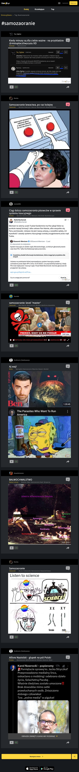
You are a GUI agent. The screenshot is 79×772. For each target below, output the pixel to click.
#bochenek (41, 215)
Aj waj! (13, 366)
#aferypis (39, 660)
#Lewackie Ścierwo (51, 107)
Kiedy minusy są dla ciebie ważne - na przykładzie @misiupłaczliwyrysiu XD (36, 42)
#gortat (24, 305)
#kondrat (38, 305)
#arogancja (47, 482)
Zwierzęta (12, 46)
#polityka (21, 107)
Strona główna (6, 15)
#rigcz (29, 482)
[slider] (28, 340)
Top (52, 9)
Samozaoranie (17, 568)
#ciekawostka (27, 571)
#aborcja (33, 107)
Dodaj (26, 9)
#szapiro (40, 369)
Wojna (11, 369)
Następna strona (35, 756)
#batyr (50, 660)
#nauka (21, 571)
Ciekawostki (12, 107)
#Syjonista (35, 369)
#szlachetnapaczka (31, 660)
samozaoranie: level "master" (25, 302)
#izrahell (46, 369)
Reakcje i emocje (13, 482)
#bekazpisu (35, 215)
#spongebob (19, 369)
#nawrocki (45, 660)
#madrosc (24, 482)
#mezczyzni (27, 107)
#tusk (20, 305)
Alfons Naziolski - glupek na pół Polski (30, 657)
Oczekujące (39, 9)
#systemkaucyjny (49, 215)
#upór (41, 482)
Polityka (11, 215)
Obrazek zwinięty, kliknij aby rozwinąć (38, 736)
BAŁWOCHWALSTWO (20, 479)
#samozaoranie (22, 46)
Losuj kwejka (74, 756)
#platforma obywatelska (48, 305)
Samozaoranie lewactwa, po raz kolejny (31, 104)
